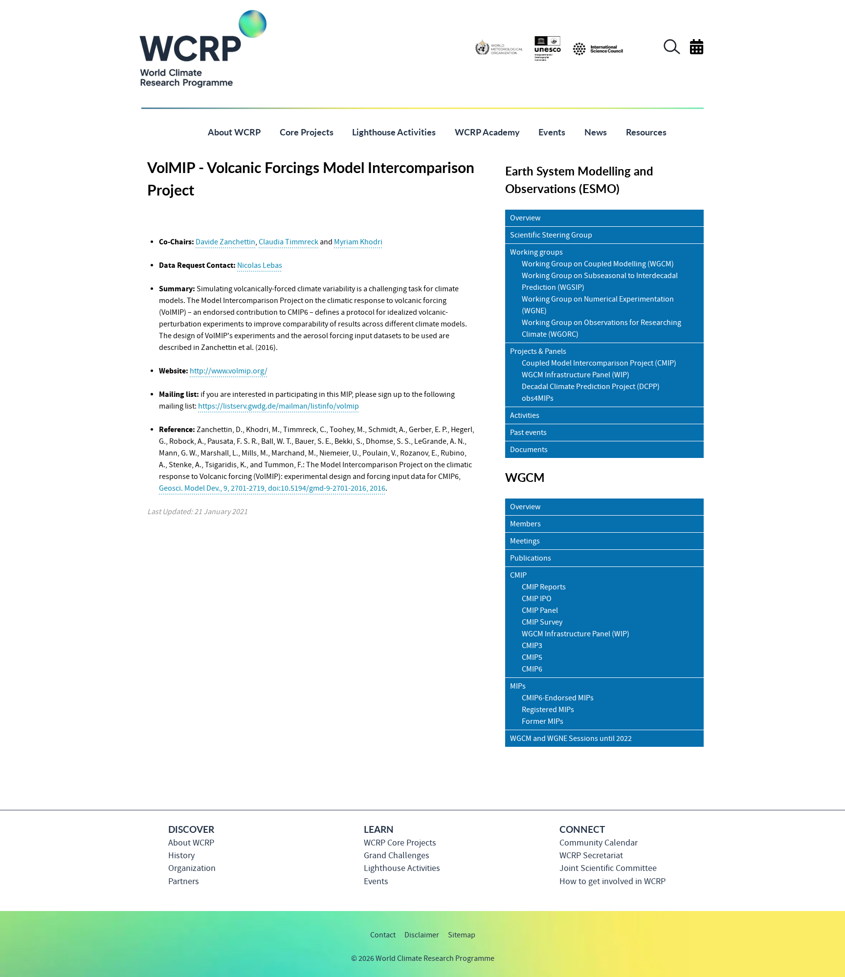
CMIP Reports (544, 587)
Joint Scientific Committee (608, 868)
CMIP (518, 575)
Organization (192, 868)
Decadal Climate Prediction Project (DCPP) (591, 386)
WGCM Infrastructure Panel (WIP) (575, 375)
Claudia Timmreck (288, 242)
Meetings (525, 541)
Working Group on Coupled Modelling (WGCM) (598, 264)
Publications (530, 558)
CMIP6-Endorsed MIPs (558, 698)
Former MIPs (542, 721)
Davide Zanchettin (225, 242)
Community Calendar (598, 842)
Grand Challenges (396, 855)
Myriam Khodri (358, 242)
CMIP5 (532, 657)
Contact (383, 935)
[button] (672, 52)
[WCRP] (202, 48)
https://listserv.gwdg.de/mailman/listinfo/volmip (278, 406)
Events (376, 881)
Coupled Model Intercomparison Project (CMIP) (599, 363)
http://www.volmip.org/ (228, 371)
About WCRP (191, 842)
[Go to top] (703, 965)
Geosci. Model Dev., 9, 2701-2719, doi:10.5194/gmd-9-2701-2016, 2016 (272, 488)
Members (525, 524)
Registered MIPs (548, 710)
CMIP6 (532, 669)
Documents (529, 450)
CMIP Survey (542, 622)
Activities (524, 415)
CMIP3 (532, 646)
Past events (528, 432)
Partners (183, 881)
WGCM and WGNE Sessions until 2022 (571, 738)
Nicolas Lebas (259, 265)
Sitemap (461, 935)
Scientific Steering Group (551, 235)
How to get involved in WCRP (612, 881)
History (181, 855)
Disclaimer (421, 935)
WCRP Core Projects (400, 842)
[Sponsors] (549, 48)
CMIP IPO (537, 599)
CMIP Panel (540, 610)
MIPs (518, 686)
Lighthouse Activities (402, 868)
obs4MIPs (538, 398)
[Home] (183, 131)
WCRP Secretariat (591, 855)
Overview (525, 218)
